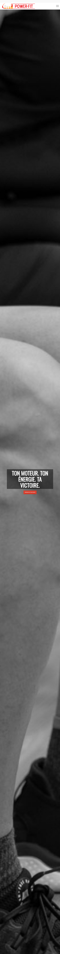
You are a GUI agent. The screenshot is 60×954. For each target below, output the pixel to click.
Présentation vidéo (30, 492)
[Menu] (57, 5)
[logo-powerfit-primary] (18, 5)
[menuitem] (57, 5)
